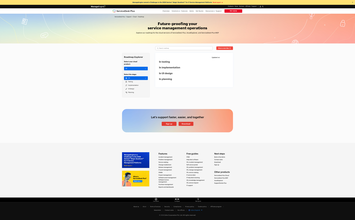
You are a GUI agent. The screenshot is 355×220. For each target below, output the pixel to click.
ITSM (188, 157)
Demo (192, 11)
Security (167, 206)
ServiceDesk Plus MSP (221, 178)
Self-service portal (192, 165)
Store (236, 6)
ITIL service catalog (192, 172)
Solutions (175, 11)
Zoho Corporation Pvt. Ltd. (173, 215)
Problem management (165, 159)
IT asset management (165, 170)
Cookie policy (202, 206)
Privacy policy (189, 206)
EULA (144, 206)
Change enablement (165, 165)
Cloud (135, 16)
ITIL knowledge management (195, 180)
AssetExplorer (218, 180)
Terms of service (155, 206)
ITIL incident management (194, 162)
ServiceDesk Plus (120, 16)
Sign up (169, 124)
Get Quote (199, 11)
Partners (241, 6)
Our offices (181, 210)
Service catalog (163, 162)
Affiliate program (216, 206)
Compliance (177, 206)
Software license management (164, 181)
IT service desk (191, 175)
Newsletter (157, 210)
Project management (165, 175)
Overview (166, 11)
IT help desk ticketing (193, 177)
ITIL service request (192, 183)
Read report (217, 2)
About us (136, 206)
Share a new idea (223, 48)
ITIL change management (194, 170)
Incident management (165, 157)
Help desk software (192, 159)
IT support (189, 185)
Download (186, 124)
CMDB (160, 172)
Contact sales (218, 159)
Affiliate (248, 6)
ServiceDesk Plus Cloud (221, 175)
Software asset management (167, 177)
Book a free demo (219, 157)
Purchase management (166, 184)
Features (184, 11)
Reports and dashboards (166, 187)
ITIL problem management (194, 167)
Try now (233, 11)
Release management (165, 167)
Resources (209, 11)
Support (219, 11)
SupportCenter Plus (220, 183)
